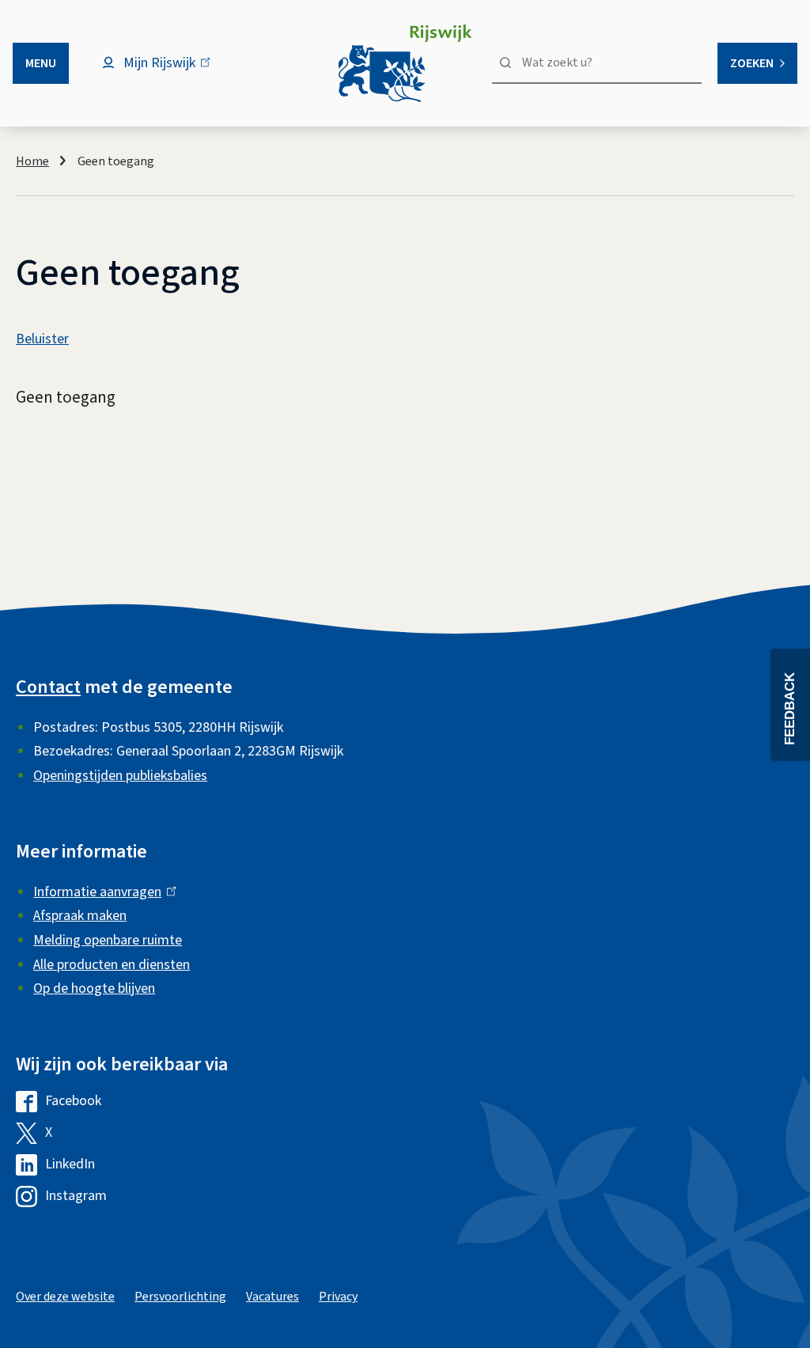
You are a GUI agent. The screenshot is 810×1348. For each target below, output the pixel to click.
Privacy (338, 1296)
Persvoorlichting (180, 1296)
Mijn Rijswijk (172, 71)
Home (32, 161)
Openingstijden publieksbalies (120, 776)
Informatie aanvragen (100, 892)
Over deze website (65, 1296)
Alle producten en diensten (111, 965)
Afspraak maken (80, 916)
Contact (48, 687)
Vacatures (272, 1296)
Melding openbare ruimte (107, 940)
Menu (40, 63)
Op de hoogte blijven (94, 988)
